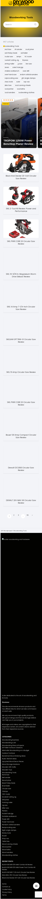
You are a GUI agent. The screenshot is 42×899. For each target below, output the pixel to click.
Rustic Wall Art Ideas (9, 759)
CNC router (27, 56)
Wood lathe (20, 89)
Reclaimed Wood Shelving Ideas (13, 756)
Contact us (6, 887)
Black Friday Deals (10, 53)
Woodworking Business (10, 740)
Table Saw (7, 85)
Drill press (24, 60)
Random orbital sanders (28, 74)
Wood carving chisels (22, 85)
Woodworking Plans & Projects (13, 745)
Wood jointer (8, 89)
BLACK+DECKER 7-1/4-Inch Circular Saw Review (18, 872)
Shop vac (26, 82)
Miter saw (28, 64)
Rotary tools (8, 82)
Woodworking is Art (9, 743)
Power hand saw (10, 74)
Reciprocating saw (10, 78)
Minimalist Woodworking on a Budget (15, 750)
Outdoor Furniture (8, 753)
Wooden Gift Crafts (9, 767)
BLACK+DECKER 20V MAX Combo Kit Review (17, 865)
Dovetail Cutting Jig (11, 60)
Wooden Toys (7, 770)
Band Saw (7, 49)
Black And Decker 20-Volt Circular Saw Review (18, 878)
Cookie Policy (7, 889)
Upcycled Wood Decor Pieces (13, 761)
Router (17, 82)
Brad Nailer (23, 53)
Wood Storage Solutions (11, 764)
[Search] (35, 24)
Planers (6, 67)
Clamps (18, 56)
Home (4, 884)
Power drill (25, 71)
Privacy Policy (7, 892)
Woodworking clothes (25, 92)
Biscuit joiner (29, 49)
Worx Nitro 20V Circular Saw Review (14, 875)
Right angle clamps (27, 78)
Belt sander (17, 49)
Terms (4, 895)
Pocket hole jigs (17, 67)
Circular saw (8, 56)
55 (28, 515)
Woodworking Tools (11, 46)
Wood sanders (9, 92)
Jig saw (19, 64)
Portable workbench (11, 71)
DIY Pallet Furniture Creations (12, 748)
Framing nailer (8, 64)
